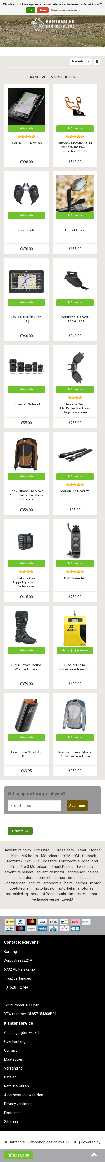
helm (68, 883)
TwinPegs (84, 866)
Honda (94, 850)
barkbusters (23, 877)
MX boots (30, 855)
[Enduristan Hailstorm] (26, 193)
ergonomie (52, 883)
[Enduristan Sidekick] (26, 367)
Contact (18, 831)
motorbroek (44, 888)
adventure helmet (18, 872)
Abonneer (77, 806)
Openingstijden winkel (21, 1033)
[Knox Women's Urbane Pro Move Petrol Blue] (75, 715)
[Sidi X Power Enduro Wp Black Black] (26, 628)
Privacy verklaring (18, 1104)
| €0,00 (21, 1155)
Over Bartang (14, 1041)
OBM (66, 855)
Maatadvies (13, 1059)
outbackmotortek (72, 894)
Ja (30, 10)
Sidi (28, 861)
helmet (81, 883)
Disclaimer (12, 1113)
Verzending (13, 1068)
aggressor (76, 872)
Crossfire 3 (43, 850)
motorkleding (17, 894)
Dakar (81, 850)
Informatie (26, 128)
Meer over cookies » (65, 10)
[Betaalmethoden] (52, 926)
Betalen (10, 1077)
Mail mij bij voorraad (75, 650)
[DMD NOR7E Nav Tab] (26, 106)
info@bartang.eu (17, 978)
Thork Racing (62, 866)
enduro (34, 883)
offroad (48, 894)
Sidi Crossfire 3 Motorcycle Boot (61, 861)
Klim (15, 855)
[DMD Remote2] (75, 541)
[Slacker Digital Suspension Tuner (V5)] (75, 628)
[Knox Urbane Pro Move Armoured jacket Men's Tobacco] (26, 454)
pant (93, 894)
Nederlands (80, 61)
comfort (43, 877)
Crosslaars (65, 850)
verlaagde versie (45, 899)
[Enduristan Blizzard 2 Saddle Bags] (75, 280)
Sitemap (11, 1122)
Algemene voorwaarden (23, 1095)
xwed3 (67, 899)
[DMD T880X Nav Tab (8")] (26, 280)
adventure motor (50, 872)
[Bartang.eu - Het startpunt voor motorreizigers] (52, 23)
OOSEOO (70, 1142)
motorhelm (66, 888)
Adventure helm (18, 850)
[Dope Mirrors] (75, 193)
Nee (43, 10)
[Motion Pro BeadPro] (75, 454)
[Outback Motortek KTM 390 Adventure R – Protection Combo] (75, 106)
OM (76, 855)
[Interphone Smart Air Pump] (26, 715)
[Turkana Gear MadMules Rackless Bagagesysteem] (75, 367)
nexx (34, 894)
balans (93, 872)
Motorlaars (50, 855)
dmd (71, 877)
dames (59, 877)
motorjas (86, 888)
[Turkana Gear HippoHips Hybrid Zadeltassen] (26, 541)
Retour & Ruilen (16, 1086)
